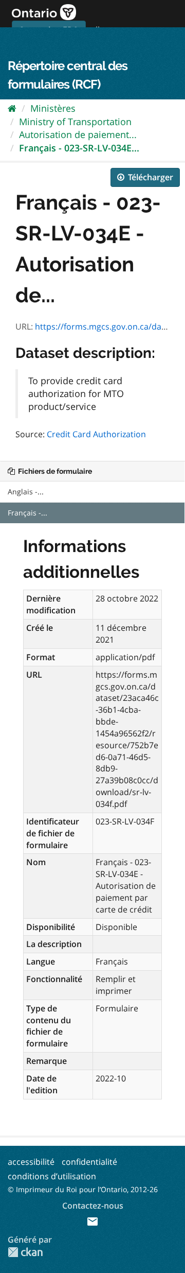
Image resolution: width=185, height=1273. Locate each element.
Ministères (53, 108)
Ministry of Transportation (75, 121)
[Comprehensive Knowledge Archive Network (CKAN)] (25, 1252)
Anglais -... (26, 491)
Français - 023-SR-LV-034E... (79, 148)
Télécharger (149, 177)
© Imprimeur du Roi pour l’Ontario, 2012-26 (83, 1189)
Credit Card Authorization (96, 434)
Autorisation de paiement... (78, 134)
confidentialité (89, 1161)
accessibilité (31, 1161)
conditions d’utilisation (52, 1176)
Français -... (27, 513)
